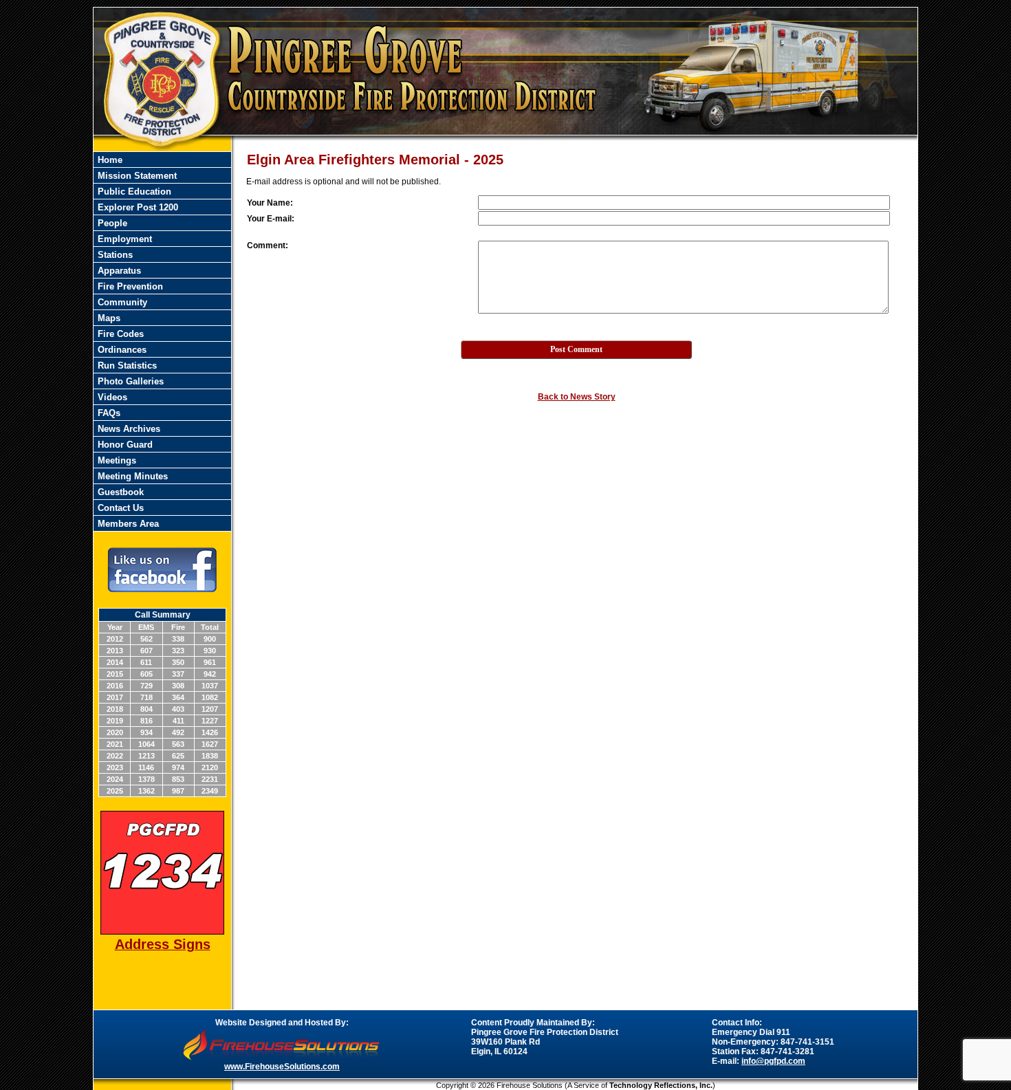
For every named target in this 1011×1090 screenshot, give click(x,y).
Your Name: (270, 203)
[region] (162, 341)
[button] (162, 381)
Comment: (267, 245)
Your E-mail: (270, 219)
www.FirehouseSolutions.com (282, 1066)
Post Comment (576, 349)
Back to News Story (577, 397)
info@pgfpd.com (773, 1061)
